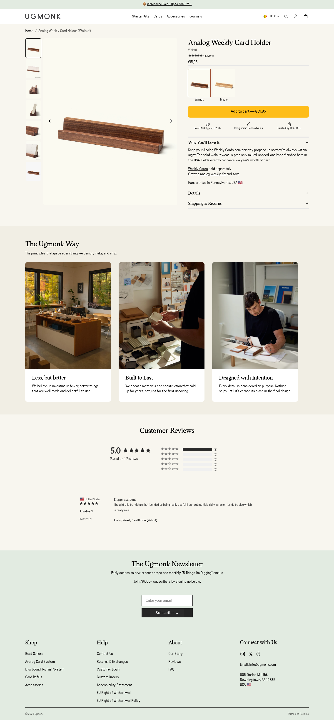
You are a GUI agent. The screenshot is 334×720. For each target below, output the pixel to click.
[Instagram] (242, 654)
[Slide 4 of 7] (33, 109)
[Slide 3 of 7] (33, 89)
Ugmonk (39, 714)
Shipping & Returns (205, 203)
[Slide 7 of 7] (33, 171)
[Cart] (306, 16)
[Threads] (258, 654)
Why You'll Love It (203, 142)
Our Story (175, 654)
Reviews (174, 661)
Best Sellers (34, 654)
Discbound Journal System (44, 669)
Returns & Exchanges (112, 661)
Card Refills (33, 677)
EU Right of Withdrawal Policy (118, 701)
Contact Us (105, 654)
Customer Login (108, 669)
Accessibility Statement (114, 685)
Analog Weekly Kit (213, 174)
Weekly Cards (198, 169)
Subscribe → (167, 613)
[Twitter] (250, 654)
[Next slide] (172, 122)
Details (194, 193)
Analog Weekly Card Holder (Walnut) (135, 520)
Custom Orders (108, 677)
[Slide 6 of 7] (33, 150)
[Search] (286, 16)
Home (29, 31)
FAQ (171, 669)
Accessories (34, 685)
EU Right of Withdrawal (113, 693)
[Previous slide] (48, 122)
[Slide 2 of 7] (33, 68)
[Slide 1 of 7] (33, 48)
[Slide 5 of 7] (33, 130)
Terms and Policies (298, 714)
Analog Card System (40, 661)
